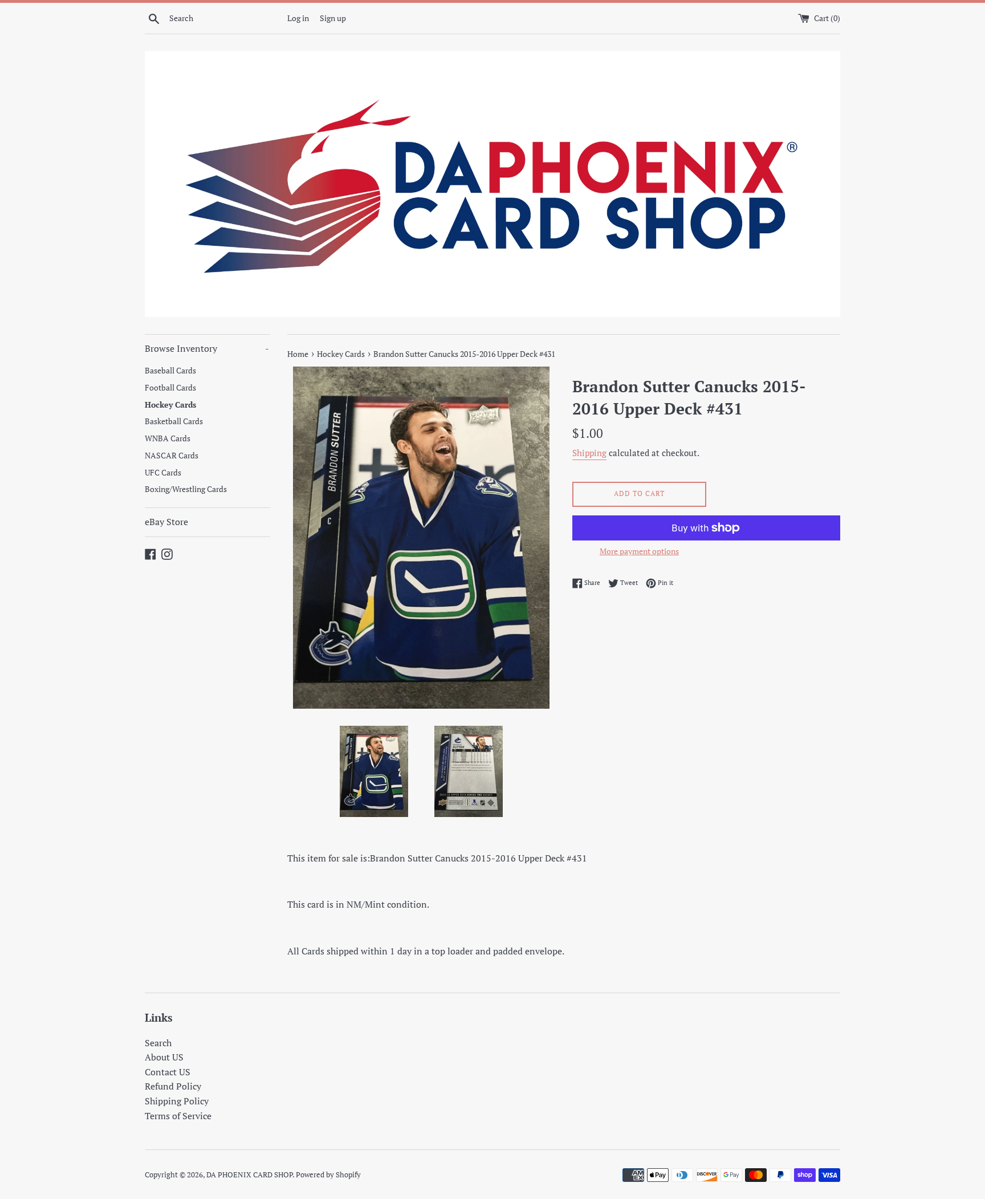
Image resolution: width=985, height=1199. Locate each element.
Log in (298, 18)
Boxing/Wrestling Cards (186, 489)
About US (164, 1057)
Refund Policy (173, 1086)
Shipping (589, 452)
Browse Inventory (207, 348)
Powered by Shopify (328, 1175)
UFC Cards (163, 473)
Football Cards (170, 388)
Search (158, 1043)
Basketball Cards (174, 421)
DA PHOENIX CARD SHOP (249, 1175)
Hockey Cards (170, 405)
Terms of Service (178, 1115)
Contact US (167, 1072)
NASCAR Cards (171, 455)
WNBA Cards (167, 438)
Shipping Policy (177, 1101)
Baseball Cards (170, 370)
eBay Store (166, 521)
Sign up (333, 18)
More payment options (639, 551)
